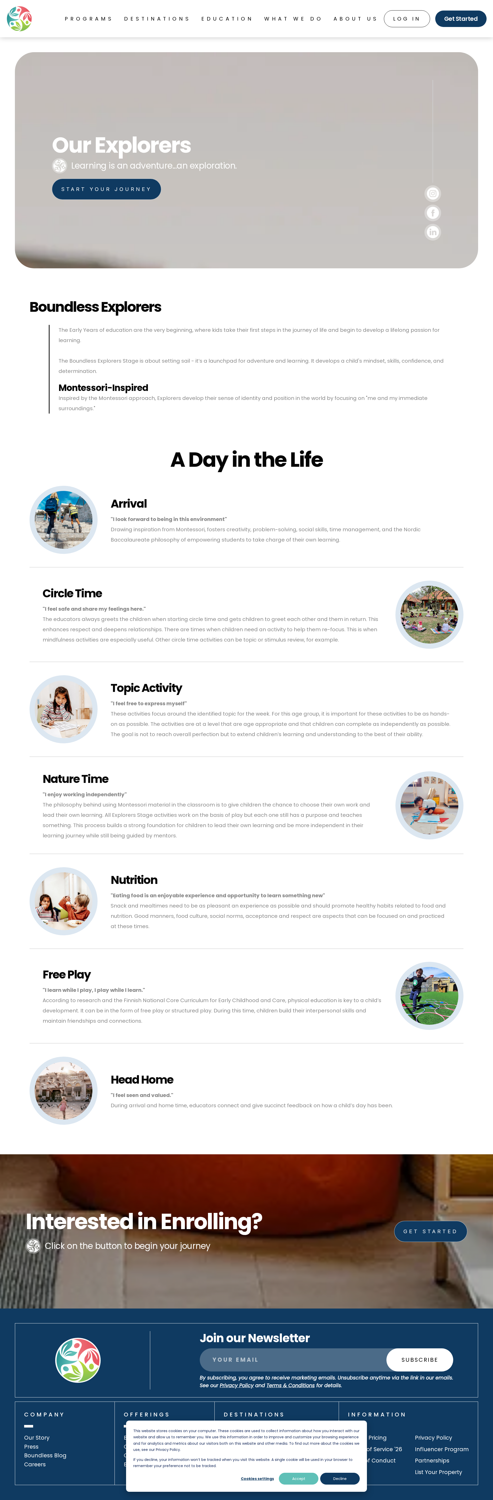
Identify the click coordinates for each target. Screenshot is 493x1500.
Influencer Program (442, 1449)
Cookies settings (257, 1478)
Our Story (37, 1437)
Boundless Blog (45, 1455)
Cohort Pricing (367, 1437)
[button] (89, 19)
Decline (340, 1478)
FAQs (355, 1472)
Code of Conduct (372, 1460)
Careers (35, 1464)
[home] (19, 19)
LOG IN (407, 18)
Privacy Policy (433, 1437)
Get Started (461, 19)
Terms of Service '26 (375, 1449)
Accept (298, 1478)
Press (31, 1446)
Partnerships (432, 1460)
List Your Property (438, 1472)
